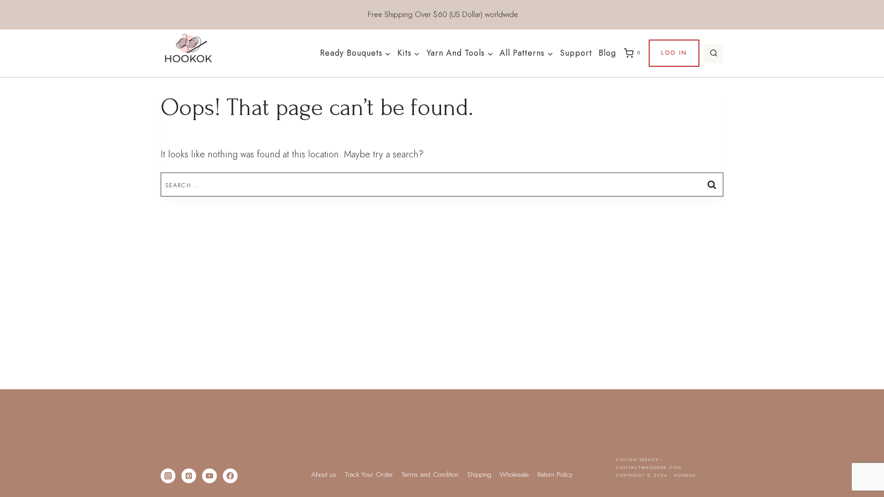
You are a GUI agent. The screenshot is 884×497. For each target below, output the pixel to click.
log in (674, 52)
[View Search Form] (713, 53)
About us (323, 474)
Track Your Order (369, 474)
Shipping (479, 474)
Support (576, 53)
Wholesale (514, 474)
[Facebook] (230, 475)
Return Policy (555, 474)
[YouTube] (209, 475)
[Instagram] (168, 475)
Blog (607, 53)
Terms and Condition (430, 474)
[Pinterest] (188, 475)
